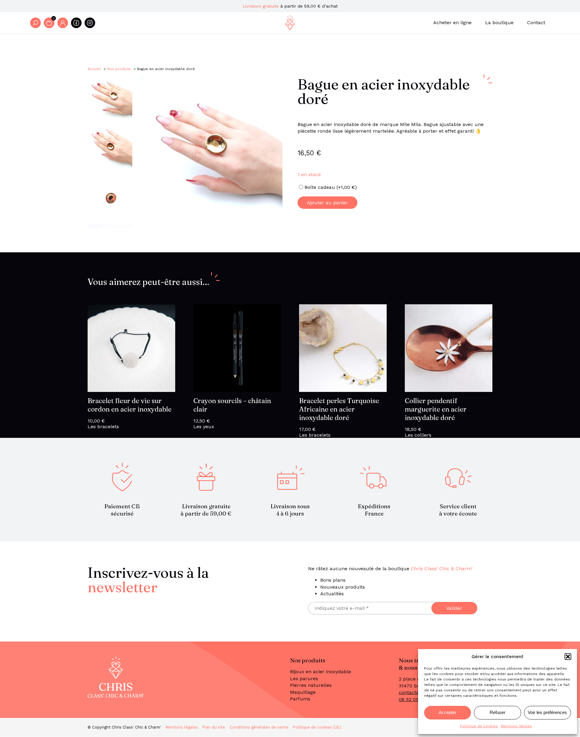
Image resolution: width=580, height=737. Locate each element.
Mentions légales (516, 726)
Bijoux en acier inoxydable (320, 671)
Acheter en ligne (452, 22)
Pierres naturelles (311, 685)
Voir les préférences (547, 712)
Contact (536, 22)
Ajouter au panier (327, 202)
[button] (568, 657)
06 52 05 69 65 (416, 699)
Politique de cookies (479, 726)
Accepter (447, 712)
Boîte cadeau (330, 187)
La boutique (499, 22)
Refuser (497, 712)
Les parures (304, 678)
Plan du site (213, 727)
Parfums (300, 699)
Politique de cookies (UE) (317, 727)
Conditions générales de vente (259, 727)
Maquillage (303, 692)
